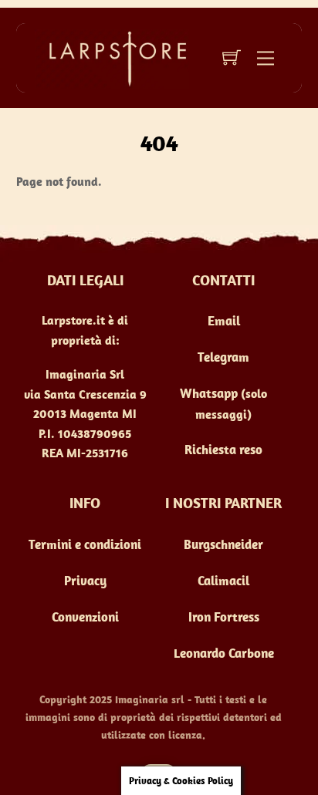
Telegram (223, 357)
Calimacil (223, 580)
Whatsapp (209, 393)
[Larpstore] (112, 57)
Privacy (85, 580)
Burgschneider (223, 544)
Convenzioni (85, 616)
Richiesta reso (223, 449)
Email (224, 320)
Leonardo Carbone (224, 653)
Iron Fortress (223, 616)
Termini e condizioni (85, 544)
